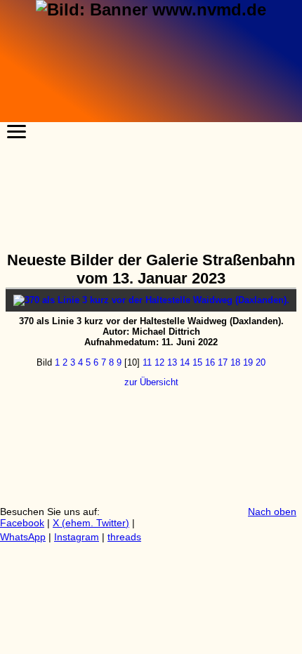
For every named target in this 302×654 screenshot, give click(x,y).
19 (248, 362)
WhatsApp (23, 536)
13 (172, 362)
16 (210, 362)
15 (197, 362)
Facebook (22, 522)
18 (235, 362)
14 (185, 362)
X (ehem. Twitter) (91, 522)
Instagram (76, 536)
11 (147, 362)
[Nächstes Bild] (151, 300)
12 (159, 362)
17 (223, 362)
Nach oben (272, 511)
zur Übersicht (151, 382)
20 (260, 362)
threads (124, 536)
